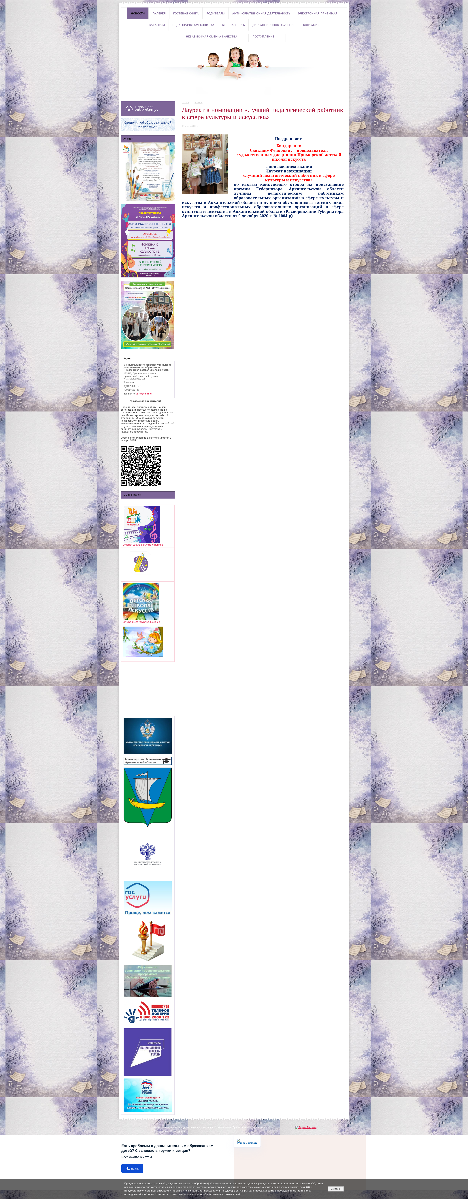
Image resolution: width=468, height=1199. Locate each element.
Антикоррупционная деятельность (261, 13)
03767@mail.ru (144, 393)
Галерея (159, 13)
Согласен (336, 1188)
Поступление (263, 36)
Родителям (215, 13)
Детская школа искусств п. (136, 622)
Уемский (155, 622)
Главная (185, 103)
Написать (132, 1168)
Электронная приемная (317, 13)
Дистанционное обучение (273, 25)
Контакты (311, 25)
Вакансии (157, 25)
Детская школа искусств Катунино (143, 544)
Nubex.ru (181, 1131)
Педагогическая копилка (193, 25)
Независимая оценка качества (211, 36)
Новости (138, 13)
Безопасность (233, 25)
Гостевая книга (186, 13)
